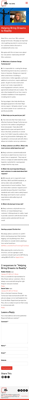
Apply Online (20, 257)
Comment (4, 321)
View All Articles (24, 396)
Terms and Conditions (7, 395)
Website (3, 360)
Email (3, 353)
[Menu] (27, 3)
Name (3, 345)
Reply (3, 286)
